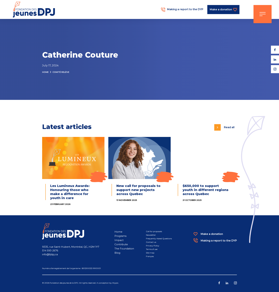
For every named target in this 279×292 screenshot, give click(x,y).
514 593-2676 (50, 250)
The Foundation (124, 248)
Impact (119, 240)
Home (45, 72)
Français (150, 256)
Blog (117, 252)
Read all (229, 127)
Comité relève (60, 72)
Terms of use (151, 249)
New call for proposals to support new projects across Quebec (138, 190)
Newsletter (151, 235)
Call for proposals (154, 231)
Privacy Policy (152, 245)
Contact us (151, 242)
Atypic (115, 283)
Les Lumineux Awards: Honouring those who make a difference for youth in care (70, 192)
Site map (150, 253)
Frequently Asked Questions (159, 238)
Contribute (121, 244)
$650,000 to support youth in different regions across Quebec (205, 190)
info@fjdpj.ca (50, 254)
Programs (120, 235)
